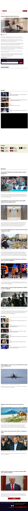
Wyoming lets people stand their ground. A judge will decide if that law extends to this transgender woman (18, 100)
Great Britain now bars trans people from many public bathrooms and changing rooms (13, 201)
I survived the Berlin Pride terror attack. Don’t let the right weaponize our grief (13, 230)
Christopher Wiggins (3, 262)
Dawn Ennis (2, 203)
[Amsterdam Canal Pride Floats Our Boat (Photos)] (11, 150)
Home (1, 13)
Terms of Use (21, 504)
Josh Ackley (2, 434)
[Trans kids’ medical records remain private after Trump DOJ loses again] (5, 336)
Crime (10, 98)
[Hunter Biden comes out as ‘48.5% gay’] (5, 104)
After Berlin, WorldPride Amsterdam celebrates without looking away (13, 172)
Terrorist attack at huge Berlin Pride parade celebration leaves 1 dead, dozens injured (13, 260)
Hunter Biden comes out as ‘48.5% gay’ (14, 105)
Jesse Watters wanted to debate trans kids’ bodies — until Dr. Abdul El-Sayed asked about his (17, 331)
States (10, 345)
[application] (14, 120)
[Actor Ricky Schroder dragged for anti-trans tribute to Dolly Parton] (5, 341)
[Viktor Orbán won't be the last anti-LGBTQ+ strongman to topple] (14, 443)
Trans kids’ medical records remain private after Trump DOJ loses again (17, 337)
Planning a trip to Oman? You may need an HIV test (12, 404)
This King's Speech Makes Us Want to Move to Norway (25, 149)
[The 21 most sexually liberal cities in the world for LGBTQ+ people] (2, 150)
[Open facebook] (11, 506)
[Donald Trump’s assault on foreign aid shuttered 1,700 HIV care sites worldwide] (14, 299)
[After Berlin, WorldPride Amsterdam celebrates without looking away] (14, 183)
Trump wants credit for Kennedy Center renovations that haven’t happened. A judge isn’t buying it (18, 95)
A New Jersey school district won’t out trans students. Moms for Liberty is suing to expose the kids (18, 347)
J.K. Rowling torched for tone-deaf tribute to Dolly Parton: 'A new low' (18, 321)
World (4, 13)
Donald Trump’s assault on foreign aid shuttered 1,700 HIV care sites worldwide (14, 288)
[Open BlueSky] (13, 506)
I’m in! (21, 62)
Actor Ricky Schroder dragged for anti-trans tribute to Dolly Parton (17, 342)
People (10, 319)
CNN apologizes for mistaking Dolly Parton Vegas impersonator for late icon (18, 111)
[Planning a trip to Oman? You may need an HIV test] (14, 414)
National (10, 93)
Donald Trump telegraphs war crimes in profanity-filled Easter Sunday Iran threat (13, 472)
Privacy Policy (17, 504)
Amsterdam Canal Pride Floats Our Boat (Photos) (16, 151)
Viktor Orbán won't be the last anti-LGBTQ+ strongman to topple (14, 432)
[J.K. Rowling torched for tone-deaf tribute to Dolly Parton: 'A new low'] (5, 320)
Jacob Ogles (2, 290)
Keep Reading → (9, 196)
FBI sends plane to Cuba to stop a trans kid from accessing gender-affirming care (14, 365)
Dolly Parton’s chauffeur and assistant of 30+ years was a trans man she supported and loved (17, 326)
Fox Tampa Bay (3, 39)
